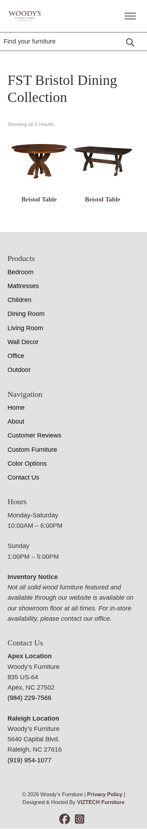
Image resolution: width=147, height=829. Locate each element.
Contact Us (23, 477)
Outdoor (19, 369)
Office (15, 355)
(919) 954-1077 (29, 760)
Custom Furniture (32, 449)
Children (19, 299)
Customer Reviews (34, 435)
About (15, 421)
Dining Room (26, 313)
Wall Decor (23, 342)
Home (16, 407)
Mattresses (23, 286)
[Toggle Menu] (130, 15)
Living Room (25, 328)
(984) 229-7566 (29, 697)
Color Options (27, 463)
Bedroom (20, 272)
